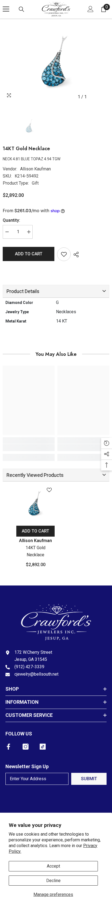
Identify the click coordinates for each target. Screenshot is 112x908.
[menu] (6, 9)
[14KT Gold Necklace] (35, 503)
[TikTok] (42, 746)
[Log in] (91, 9)
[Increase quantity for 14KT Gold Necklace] (28, 232)
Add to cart (28, 253)
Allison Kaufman (35, 168)
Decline (53, 880)
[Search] (21, 9)
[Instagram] (25, 746)
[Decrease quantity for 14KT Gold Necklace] (7, 232)
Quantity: (11, 220)
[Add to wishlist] (64, 254)
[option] (56, 62)
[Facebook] (8, 746)
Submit (89, 778)
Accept (53, 866)
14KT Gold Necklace (35, 551)
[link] (29, 447)
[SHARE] (75, 254)
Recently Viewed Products (35, 475)
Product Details (23, 291)
